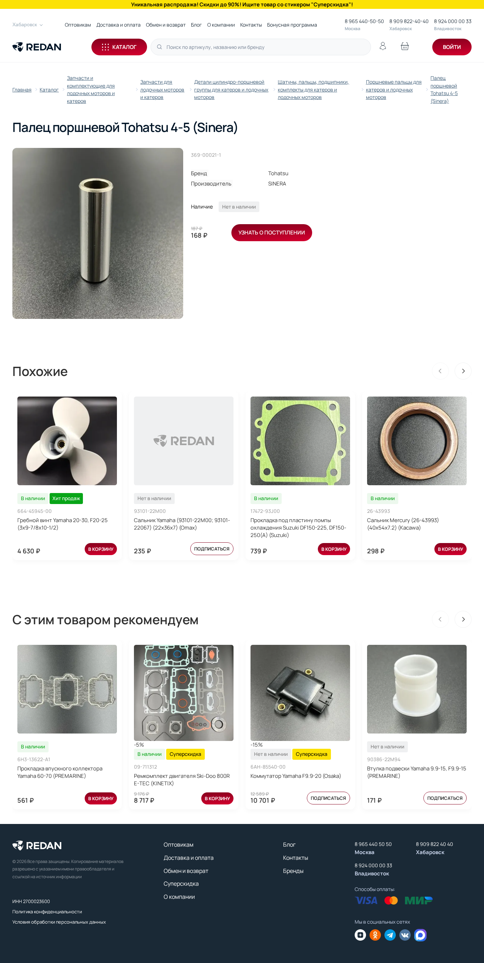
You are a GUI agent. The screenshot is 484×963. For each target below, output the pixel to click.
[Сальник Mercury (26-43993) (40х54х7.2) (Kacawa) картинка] (417, 441)
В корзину (100, 549)
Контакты (251, 24)
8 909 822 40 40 (434, 844)
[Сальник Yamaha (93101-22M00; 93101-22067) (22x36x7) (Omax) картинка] (183, 441)
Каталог (124, 47)
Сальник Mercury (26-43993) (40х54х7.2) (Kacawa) (403, 523)
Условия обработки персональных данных (59, 922)
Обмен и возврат (166, 24)
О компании (221, 24)
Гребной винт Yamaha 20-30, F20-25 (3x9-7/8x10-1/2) (62, 523)
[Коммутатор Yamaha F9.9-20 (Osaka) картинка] (300, 693)
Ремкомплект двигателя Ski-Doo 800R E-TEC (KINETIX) (182, 779)
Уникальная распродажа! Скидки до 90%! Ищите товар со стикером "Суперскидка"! (242, 4)
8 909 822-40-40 (409, 21)
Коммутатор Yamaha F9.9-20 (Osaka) (296, 776)
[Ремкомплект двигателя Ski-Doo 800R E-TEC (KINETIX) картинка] (183, 693)
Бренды (293, 871)
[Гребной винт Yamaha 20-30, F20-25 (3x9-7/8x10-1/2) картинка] (67, 441)
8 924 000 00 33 (453, 21)
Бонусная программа (292, 24)
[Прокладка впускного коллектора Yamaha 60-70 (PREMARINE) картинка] (67, 689)
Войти (452, 47)
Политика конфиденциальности (47, 911)
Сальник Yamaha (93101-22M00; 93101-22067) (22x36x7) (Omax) (182, 523)
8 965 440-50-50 (364, 21)
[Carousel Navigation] (452, 371)
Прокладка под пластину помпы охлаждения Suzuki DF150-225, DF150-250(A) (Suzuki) (298, 527)
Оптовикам (78, 24)
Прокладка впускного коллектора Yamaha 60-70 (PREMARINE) (59, 772)
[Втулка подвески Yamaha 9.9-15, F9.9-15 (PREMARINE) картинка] (417, 689)
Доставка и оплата (118, 24)
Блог (196, 24)
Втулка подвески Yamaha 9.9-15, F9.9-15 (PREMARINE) (416, 772)
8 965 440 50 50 (373, 844)
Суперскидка (181, 883)
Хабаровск (24, 24)
